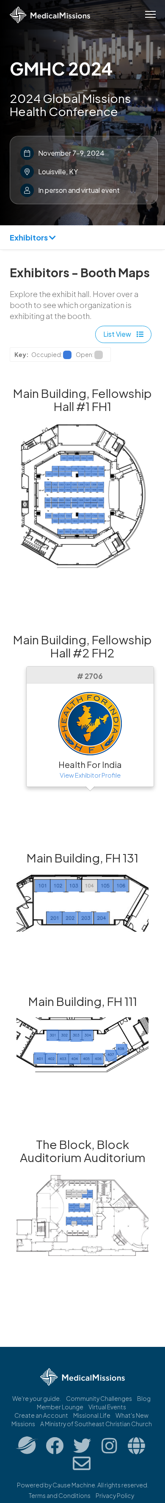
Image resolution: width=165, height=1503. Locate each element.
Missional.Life (91, 1415)
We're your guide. (36, 1398)
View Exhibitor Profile (90, 775)
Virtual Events (107, 1407)
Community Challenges (99, 1398)
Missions (23, 1423)
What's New (132, 1415)
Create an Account (41, 1415)
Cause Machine (73, 1485)
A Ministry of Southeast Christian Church (96, 1423)
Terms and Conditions (60, 1495)
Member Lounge (60, 1407)
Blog (144, 1398)
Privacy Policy (115, 1495)
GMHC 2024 (61, 68)
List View (117, 334)
